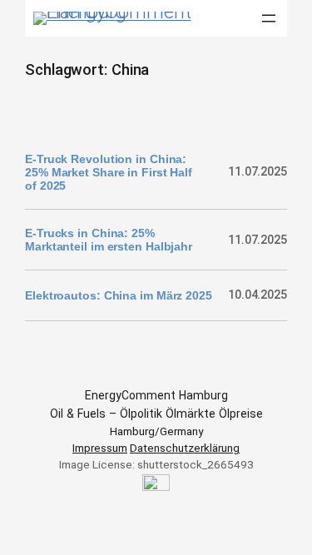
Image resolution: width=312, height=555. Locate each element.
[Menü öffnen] (269, 18)
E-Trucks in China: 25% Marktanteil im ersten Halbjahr (108, 239)
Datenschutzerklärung (185, 447)
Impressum (99, 447)
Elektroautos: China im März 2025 (118, 295)
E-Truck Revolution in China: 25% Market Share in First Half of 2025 (108, 172)
